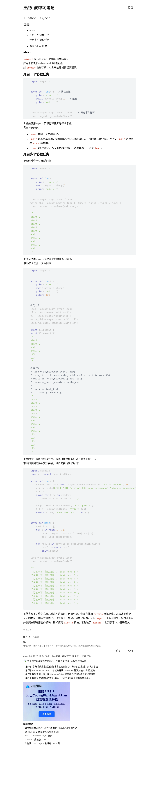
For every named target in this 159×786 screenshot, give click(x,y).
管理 (130, 7)
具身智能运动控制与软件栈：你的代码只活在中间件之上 (52, 728)
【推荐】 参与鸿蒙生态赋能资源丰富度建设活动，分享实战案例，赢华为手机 (60, 667)
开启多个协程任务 (39, 40)
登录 (62, 661)
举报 (89, 656)
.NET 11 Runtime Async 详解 (38, 736)
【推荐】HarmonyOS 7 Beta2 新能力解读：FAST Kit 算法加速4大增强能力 (59, 670)
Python (36, 637)
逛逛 (72, 661)
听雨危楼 (56, 656)
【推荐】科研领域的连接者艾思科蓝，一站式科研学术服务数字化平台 (57, 678)
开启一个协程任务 (39, 35)
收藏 (84, 656)
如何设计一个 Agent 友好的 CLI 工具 (42, 743)
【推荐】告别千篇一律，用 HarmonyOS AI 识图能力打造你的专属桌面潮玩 (59, 674)
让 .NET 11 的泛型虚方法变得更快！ (42, 732)
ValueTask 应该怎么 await (37, 740)
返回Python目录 (38, 46)
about (33, 30)
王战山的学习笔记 (38, 8)
